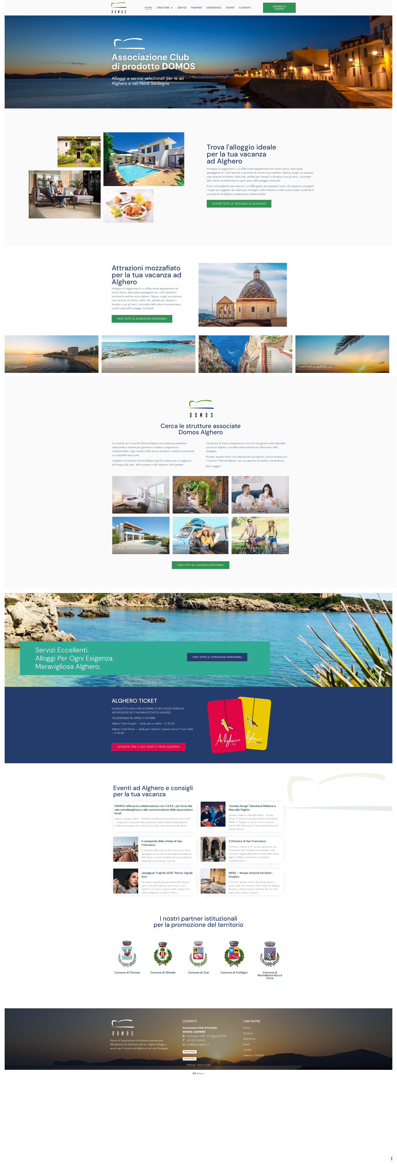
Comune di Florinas (127, 972)
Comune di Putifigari (234, 972)
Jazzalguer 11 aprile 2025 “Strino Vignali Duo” (167, 874)
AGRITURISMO (187, 507)
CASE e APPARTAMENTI (134, 548)
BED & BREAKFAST (249, 507)
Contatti (245, 7)
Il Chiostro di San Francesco (247, 841)
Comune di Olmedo (163, 972)
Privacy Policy (189, 1052)
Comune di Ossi (198, 972)
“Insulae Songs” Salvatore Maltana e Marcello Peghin (252, 807)
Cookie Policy (189, 1059)
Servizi (182, 7)
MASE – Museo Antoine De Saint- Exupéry (251, 874)
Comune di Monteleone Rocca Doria (270, 975)
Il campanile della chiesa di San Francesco (161, 843)
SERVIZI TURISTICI (249, 548)
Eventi (230, 7)
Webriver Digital (204, 1064)
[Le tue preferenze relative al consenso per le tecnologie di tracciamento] (392, 1159)
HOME (148, 7)
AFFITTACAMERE (128, 507)
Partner (196, 7)
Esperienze (214, 7)
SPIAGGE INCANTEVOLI (119, 367)
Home (246, 1028)
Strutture (163, 7)
